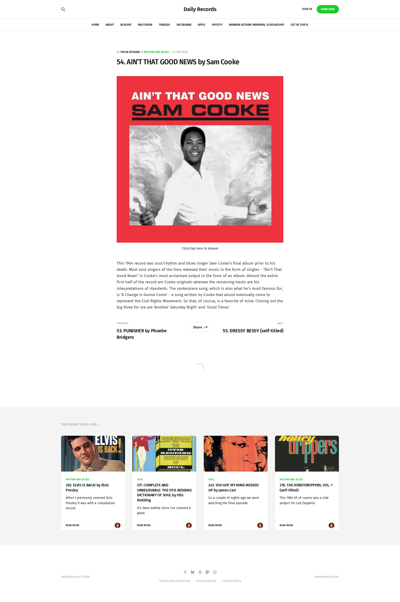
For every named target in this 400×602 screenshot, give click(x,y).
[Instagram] (215, 572)
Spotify (217, 24)
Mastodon (145, 24)
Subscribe (328, 9)
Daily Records (200, 9)
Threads (164, 24)
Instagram (184, 24)
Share (197, 327)
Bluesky (125, 24)
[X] (185, 572)
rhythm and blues (156, 52)
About (110, 24)
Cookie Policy (231, 581)
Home (95, 24)
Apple (201, 24)
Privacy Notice (206, 581)
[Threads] (200, 572)
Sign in (307, 9)
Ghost (335, 576)
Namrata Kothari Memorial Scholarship (256, 24)
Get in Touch (299, 24)
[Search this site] (63, 9)
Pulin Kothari (130, 52)
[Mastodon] (207, 572)
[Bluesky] (192, 572)
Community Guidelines (175, 581)
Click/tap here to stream (200, 248)
